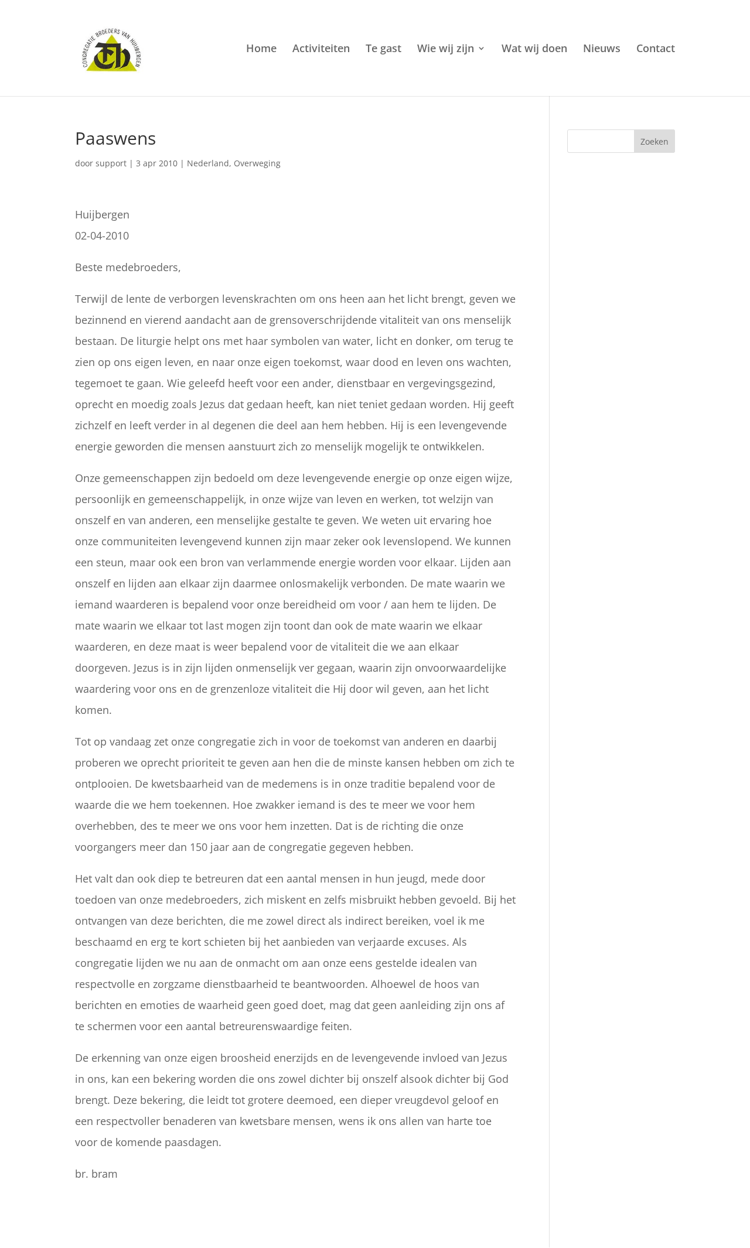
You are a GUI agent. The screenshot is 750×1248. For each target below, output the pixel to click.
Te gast (383, 49)
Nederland (208, 163)
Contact (655, 49)
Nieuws (602, 49)
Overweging (257, 163)
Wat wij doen (534, 49)
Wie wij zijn (445, 49)
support (111, 163)
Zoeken (654, 141)
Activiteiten (321, 49)
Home (261, 49)
